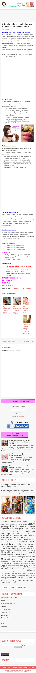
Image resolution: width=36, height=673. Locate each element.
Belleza (18, 521)
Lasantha (28, 670)
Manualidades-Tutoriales (8, 603)
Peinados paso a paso (9, 571)
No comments (8, 29)
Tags (12, 587)
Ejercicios (14, 528)
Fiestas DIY (21, 528)
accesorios (5, 521)
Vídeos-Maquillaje (12, 582)
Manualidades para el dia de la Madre (18, 542)
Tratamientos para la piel (9, 581)
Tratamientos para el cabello (25, 579)
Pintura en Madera (6, 618)
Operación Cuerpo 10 (18, 569)
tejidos (18, 577)
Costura (31, 524)
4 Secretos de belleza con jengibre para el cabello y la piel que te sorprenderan (17, 25)
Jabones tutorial (14, 530)
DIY (26, 526)
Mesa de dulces (25, 565)
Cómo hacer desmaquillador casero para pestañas (17, 310)
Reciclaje (3, 606)
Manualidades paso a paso (18, 559)
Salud (13, 577)
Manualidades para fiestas (16, 548)
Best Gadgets (26, 671)
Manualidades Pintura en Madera (13, 561)
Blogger (32, 667)
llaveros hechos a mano (27, 530)
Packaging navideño (30, 569)
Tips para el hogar (26, 577)
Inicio (19, 341)
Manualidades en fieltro (9, 535)
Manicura (4, 532)
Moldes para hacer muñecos (12, 567)
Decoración (15, 526)
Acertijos (13, 521)
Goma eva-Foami (6, 609)
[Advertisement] (17, 16)
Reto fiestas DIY (31, 573)
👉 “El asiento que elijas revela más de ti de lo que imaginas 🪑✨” (21, 454)
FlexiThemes (13, 670)
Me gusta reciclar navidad (13, 565)
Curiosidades (5, 526)
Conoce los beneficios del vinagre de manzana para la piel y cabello (17, 270)
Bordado (3, 621)
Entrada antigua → (29, 341)
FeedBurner (21, 416)
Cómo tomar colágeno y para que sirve (26, 309)
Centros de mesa (22, 524)
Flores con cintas (30, 528)
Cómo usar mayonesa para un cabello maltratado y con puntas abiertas (26, 330)
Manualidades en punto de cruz (12, 537)
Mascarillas (25, 563)
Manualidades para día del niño (11, 542)
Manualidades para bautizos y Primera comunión (20, 539)
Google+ (29, 288)
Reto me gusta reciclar (8, 575)
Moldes (33, 565)
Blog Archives (22, 587)
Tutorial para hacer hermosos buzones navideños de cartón (21, 466)
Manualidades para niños (14, 555)
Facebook (15, 288)
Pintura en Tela (5, 612)
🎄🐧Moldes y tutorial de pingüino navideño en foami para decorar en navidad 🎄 (19, 442)
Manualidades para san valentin (23, 557)
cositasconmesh (17, 667)
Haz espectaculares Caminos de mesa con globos (15, 486)
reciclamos (12, 573)
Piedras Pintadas (22, 570)
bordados (25, 521)
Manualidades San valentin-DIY (10, 597)
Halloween (5, 530)
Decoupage (4, 615)
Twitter (22, 288)
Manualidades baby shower (16, 532)
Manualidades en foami (26, 535)
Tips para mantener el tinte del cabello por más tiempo (6, 310)
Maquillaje (17, 563)
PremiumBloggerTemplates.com (14, 671)
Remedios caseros (22, 573)
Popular (5, 587)
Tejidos (3, 623)
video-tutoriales (24, 581)
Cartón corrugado (11, 524)
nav (11, 569)
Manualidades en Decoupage (24, 534)
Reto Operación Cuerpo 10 (24, 575)
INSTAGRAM (7, 285)
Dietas (22, 526)
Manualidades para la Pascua (24, 550)
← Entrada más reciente (9, 341)
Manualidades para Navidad (18, 552)
